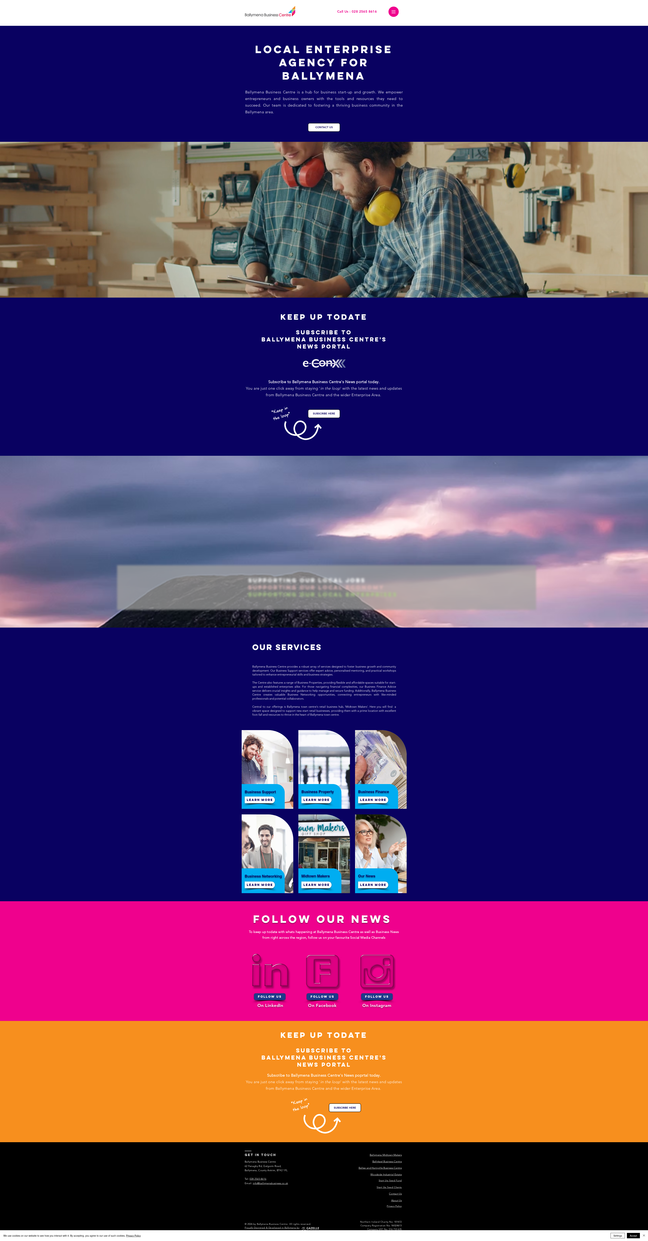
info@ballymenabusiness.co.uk (270, 1183)
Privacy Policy (133, 1235)
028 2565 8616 (258, 1178)
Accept (633, 1235)
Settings (617, 1235)
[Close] (644, 1235)
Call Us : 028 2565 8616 (357, 11)
